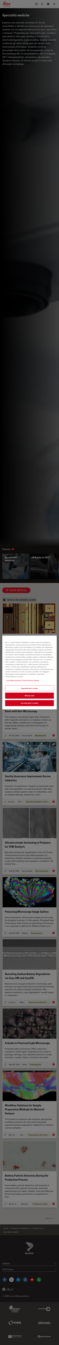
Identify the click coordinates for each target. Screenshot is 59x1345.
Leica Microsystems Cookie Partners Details (22, 680)
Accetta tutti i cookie (29, 703)
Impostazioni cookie (29, 688)
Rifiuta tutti (29, 696)
